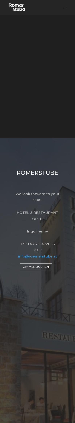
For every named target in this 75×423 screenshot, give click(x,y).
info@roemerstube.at (37, 256)
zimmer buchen (36, 266)
